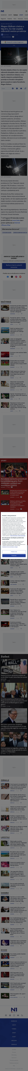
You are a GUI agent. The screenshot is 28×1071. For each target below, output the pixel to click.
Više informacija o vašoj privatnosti (17, 535)
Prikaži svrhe (14, 551)
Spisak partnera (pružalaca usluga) (10, 546)
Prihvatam (14, 555)
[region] (14, 535)
